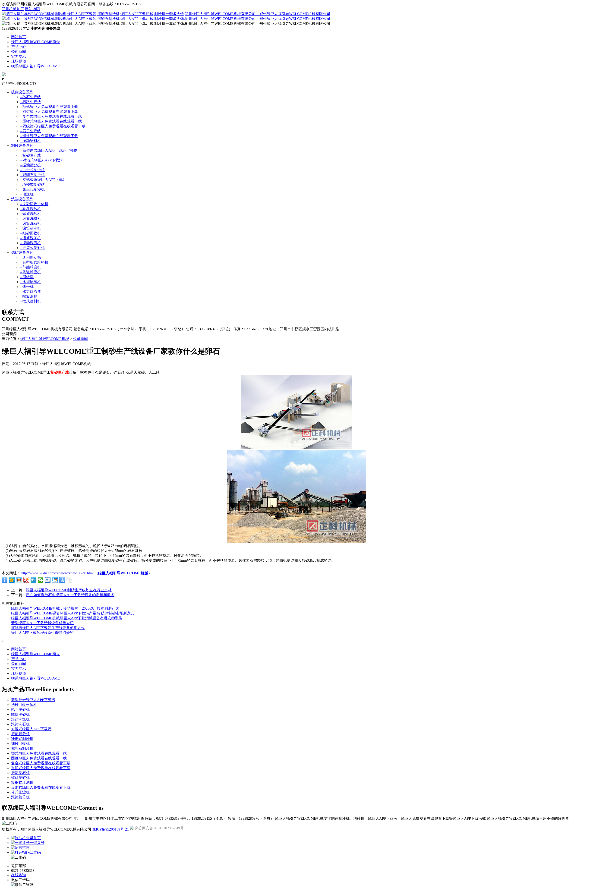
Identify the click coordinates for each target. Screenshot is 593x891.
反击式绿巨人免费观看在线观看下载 (40, 787)
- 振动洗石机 (30, 243)
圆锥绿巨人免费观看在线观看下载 (39, 758)
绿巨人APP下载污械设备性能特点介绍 (42, 633)
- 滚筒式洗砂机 (32, 248)
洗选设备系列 (22, 199)
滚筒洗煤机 (20, 719)
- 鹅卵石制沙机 (32, 175)
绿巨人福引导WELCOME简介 (35, 42)
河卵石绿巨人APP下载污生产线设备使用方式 (48, 628)
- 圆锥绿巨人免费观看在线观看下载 (49, 111)
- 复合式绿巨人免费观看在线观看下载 (51, 116)
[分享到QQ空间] (12, 580)
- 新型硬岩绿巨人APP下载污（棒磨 (49, 150)
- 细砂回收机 (30, 233)
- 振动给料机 (30, 141)
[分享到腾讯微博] (33, 580)
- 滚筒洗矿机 (30, 238)
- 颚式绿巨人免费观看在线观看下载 (49, 107)
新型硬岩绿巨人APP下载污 (33, 700)
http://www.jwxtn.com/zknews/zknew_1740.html (57, 573)
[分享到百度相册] (55, 580)
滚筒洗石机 (20, 724)
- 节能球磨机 (30, 267)
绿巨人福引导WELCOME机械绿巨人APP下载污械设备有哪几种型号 (66, 618)
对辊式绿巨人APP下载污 (31, 729)
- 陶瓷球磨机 (30, 272)
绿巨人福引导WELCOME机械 (44, 339)
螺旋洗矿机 (20, 778)
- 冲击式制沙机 (32, 170)
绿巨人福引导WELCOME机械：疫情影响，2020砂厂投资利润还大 (65, 608)
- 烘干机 (27, 287)
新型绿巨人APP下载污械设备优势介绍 (42, 623)
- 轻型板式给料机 (34, 262)
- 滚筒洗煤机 (30, 218)
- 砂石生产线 (30, 97)
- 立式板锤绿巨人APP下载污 (43, 180)
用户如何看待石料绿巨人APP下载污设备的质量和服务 (70, 595)
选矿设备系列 (22, 253)
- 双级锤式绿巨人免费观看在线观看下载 (52, 126)
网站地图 (32, 9)
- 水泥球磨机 (30, 282)
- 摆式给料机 (30, 301)
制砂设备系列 (22, 146)
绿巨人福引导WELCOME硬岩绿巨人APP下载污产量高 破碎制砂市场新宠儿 (72, 613)
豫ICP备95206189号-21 (110, 829)
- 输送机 (27, 194)
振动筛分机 (20, 734)
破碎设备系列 (22, 92)
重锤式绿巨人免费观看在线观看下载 (40, 768)
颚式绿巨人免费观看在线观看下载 (39, 753)
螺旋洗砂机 (20, 714)
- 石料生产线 (30, 102)
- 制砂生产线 (30, 155)
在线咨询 (18, 875)
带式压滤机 (20, 792)
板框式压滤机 (22, 782)
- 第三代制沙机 (32, 189)
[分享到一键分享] (62, 580)
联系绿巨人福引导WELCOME (35, 66)
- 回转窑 (27, 277)
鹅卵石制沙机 (22, 748)
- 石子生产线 (30, 131)
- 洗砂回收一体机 (34, 204)
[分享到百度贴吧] (48, 580)
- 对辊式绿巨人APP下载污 (41, 160)
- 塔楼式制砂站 (32, 184)
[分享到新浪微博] (26, 580)
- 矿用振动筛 (30, 257)
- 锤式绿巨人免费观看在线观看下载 (49, 136)
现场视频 (18, 61)
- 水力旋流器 (30, 291)
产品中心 (18, 47)
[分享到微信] (41, 580)
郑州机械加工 (13, 9)
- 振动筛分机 (30, 165)
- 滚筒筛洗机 (30, 228)
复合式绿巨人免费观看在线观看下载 (40, 763)
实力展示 (18, 56)
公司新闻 (18, 52)
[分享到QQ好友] (19, 580)
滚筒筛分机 (20, 797)
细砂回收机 (20, 744)
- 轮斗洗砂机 (30, 209)
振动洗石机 (20, 773)
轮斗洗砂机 (20, 710)
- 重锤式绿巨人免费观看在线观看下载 (51, 121)
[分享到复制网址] (69, 580)
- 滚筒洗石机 (30, 223)
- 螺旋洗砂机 (30, 214)
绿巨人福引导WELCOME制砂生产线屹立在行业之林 (69, 590)
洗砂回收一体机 (24, 705)
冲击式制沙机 (22, 739)
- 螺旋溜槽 (28, 296)
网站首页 (18, 37)
